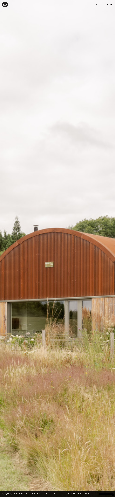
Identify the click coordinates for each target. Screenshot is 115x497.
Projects (101, 4)
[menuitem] (97, 4)
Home (97, 4)
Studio (106, 4)
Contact (111, 4)
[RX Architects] (5, 5)
